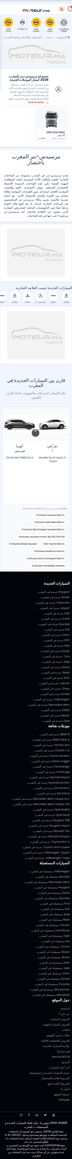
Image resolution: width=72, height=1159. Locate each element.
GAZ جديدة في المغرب (56, 613)
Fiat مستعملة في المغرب (55, 909)
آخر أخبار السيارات (59, 1067)
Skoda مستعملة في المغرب (53, 957)
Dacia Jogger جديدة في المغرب (50, 761)
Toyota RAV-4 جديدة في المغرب (50, 842)
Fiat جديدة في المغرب (57, 629)
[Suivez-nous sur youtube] (53, 1115)
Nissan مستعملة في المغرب (53, 952)
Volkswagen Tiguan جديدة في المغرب (46, 852)
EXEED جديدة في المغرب (55, 710)
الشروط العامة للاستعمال (55, 1078)
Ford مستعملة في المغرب (55, 903)
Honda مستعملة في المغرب (53, 979)
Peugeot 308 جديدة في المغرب (51, 820)
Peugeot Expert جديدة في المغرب (49, 826)
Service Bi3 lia (61, 1057)
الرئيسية (62, 37)
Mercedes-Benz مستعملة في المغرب (47, 882)
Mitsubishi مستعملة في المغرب (51, 995)
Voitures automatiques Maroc (46, 558)
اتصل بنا (65, 1089)
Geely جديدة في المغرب (55, 672)
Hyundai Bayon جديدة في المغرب (49, 777)
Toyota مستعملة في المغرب (53, 946)
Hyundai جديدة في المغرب (54, 624)
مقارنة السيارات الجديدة (56, 1046)
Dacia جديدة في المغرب (55, 667)
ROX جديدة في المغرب (56, 678)
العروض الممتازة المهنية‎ (56, 1024)
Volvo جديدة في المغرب (55, 635)
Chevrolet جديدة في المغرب (53, 603)
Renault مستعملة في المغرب (52, 877)
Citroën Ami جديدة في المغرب (51, 745)
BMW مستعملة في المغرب (54, 920)
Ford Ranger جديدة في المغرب (51, 766)
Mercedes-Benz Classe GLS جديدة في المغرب (41, 804)
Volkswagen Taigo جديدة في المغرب (47, 858)
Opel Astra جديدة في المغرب (52, 815)
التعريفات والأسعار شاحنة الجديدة (22, 37)
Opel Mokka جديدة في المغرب (51, 809)
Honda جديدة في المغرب (55, 694)
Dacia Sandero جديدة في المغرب (49, 756)
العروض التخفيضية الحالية (55, 1041)
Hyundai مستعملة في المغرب (52, 898)
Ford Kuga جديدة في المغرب (53, 772)
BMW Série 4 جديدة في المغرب (51, 740)
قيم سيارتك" (63, 1051)
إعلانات (66, 1030)
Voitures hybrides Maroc (49, 522)
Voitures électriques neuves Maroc (43, 529)
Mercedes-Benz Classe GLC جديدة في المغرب (41, 799)
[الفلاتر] (61, 8)
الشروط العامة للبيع (59, 1083)
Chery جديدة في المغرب (55, 689)
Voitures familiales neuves (48, 565)
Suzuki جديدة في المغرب (55, 651)
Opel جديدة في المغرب (56, 721)
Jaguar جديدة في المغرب (55, 608)
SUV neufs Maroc (54, 543)
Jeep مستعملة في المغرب (54, 968)
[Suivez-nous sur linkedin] (37, 1115)
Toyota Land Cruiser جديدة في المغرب (46, 847)
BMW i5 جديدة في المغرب (54, 734)
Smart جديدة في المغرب (55, 597)
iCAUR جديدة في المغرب (55, 619)
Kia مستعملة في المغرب (55, 941)
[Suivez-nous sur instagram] (21, 1115)
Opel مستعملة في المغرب (54, 936)
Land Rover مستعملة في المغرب (50, 930)
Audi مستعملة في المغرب (55, 914)
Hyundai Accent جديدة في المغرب (48, 783)
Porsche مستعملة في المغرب (52, 984)
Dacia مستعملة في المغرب (54, 893)
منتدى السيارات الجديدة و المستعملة (49, 1073)
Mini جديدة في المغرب (57, 646)
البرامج (66, 1062)
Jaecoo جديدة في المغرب (54, 683)
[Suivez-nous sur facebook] (29, 1115)
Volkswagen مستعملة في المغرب (50, 871)
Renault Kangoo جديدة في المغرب (49, 836)
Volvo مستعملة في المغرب (54, 973)
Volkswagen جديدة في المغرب (51, 699)
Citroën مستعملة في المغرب (52, 925)
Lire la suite (36, 102)
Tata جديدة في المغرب (56, 656)
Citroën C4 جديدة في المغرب (52, 750)
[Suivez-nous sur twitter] (45, 1115)
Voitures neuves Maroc (50, 515)
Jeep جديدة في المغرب (56, 662)
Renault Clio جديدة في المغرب (51, 831)
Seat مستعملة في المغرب (54, 963)
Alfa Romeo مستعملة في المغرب (50, 989)
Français (64, 1100)
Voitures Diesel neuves (23, 543)
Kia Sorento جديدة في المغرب (52, 788)
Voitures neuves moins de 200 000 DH (42, 536)
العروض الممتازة (60, 1019)
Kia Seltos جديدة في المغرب (53, 793)
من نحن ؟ (64, 1014)
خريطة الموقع (62, 1094)
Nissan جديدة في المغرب (55, 715)
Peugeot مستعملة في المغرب (52, 887)
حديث (49, 37)
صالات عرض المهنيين (58, 1035)
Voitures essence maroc (49, 551)
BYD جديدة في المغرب (57, 640)
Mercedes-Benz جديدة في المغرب (49, 705)
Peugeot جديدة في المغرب (53, 592)
